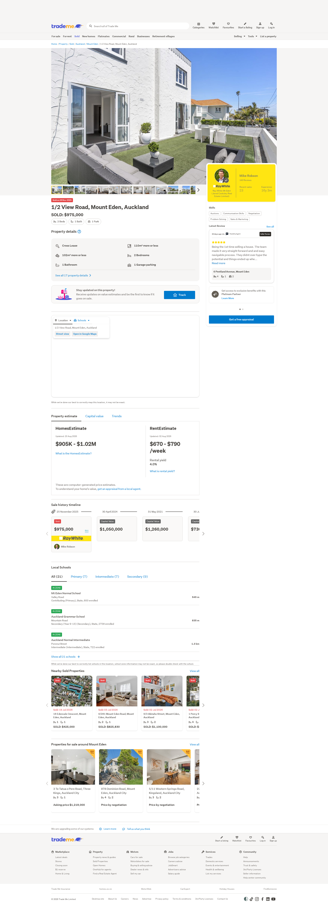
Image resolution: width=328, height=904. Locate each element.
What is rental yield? (162, 471)
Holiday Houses (227, 889)
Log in (271, 27)
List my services (213, 873)
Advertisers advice (177, 869)
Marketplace (62, 851)
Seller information (252, 873)
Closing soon (61, 865)
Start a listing (221, 840)
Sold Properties (100, 861)
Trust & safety (250, 865)
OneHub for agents (102, 869)
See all (270, 226)
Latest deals (61, 857)
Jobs (170, 851)
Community (249, 851)
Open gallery (166, 179)
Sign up (260, 27)
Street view (62, 333)
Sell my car (136, 873)
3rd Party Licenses (252, 869)
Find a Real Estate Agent (105, 873)
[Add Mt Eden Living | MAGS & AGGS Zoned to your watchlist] (138, 754)
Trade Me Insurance (60, 889)
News (135, 898)
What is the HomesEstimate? (74, 453)
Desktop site (98, 898)
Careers (125, 898)
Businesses (143, 36)
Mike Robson (68, 546)
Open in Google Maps (85, 333)
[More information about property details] (79, 231)
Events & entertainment (217, 865)
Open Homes (99, 865)
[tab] (62, 320)
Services (210, 851)
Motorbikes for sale (140, 861)
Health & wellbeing (215, 869)
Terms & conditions (182, 898)
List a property (268, 36)
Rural (131, 36)
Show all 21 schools (63, 656)
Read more (218, 263)
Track (182, 295)
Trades (209, 857)
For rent (67, 36)
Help (245, 857)
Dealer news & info (139, 869)
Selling (238, 36)
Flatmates (104, 36)
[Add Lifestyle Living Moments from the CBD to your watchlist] (90, 754)
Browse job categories (178, 857)
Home (54, 43)
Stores (58, 861)
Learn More (228, 298)
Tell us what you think (138, 829)
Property (63, 43)
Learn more (110, 828)
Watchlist (236, 840)
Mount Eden (93, 43)
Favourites (250, 840)
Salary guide (174, 873)
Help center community (254, 877)
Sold (76, 36)
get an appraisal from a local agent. (119, 489)
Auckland (80, 43)
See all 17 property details (71, 275)
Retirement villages (163, 36)
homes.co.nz (105, 889)
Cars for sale (137, 857)
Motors (134, 851)
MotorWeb (146, 889)
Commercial (119, 36)
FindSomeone (270, 889)
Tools (251, 36)
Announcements (251, 861)
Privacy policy (161, 898)
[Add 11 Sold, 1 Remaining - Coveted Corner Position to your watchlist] (186, 754)
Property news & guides (104, 857)
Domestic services (214, 861)
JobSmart (173, 865)
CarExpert (185, 889)
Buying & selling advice (141, 865)
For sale (56, 36)
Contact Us (222, 898)
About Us (112, 898)
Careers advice (175, 861)
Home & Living (62, 873)
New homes (88, 36)
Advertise (146, 898)
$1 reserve (60, 869)
